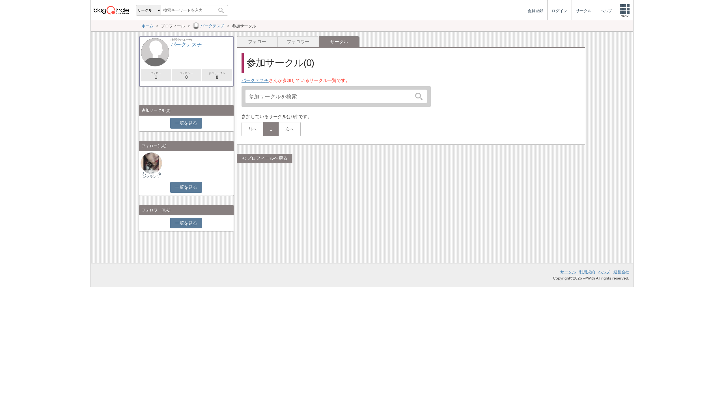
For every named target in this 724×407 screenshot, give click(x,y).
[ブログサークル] (111, 10)
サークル (568, 272)
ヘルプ (604, 272)
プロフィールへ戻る (267, 158)
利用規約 (587, 272)
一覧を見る (186, 123)
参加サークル (217, 76)
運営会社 (621, 272)
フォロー (257, 41)
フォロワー (298, 41)
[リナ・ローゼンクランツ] (151, 163)
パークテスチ (255, 80)
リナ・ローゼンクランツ (151, 175)
